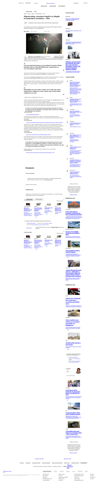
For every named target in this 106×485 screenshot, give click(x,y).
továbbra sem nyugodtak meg (36, 77)
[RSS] (62, 224)
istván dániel (68, 39)
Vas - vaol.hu (92, 475)
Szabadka (32, 13)
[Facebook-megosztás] (63, 31)
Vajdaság (29, 13)
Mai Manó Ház (68, 59)
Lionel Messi (68, 387)
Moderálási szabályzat (75, 462)
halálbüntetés (36, 206)
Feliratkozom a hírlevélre (58, 56)
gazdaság (71, 145)
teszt (68, 369)
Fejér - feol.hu (60, 475)
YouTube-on (43, 224)
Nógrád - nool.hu (76, 477)
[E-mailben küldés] (59, 31)
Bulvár (73, 471)
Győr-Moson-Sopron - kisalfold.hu (63, 477)
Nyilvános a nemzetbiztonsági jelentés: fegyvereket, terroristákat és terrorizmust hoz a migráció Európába (44, 122)
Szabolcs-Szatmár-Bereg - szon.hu (78, 480)
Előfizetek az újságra (67, 458)
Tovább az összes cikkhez (60, 233)
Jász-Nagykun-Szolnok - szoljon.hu (79, 474)
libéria (67, 340)
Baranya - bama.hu (45, 475)
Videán (40, 224)
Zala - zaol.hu (92, 478)
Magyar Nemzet (29, 11)
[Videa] (58, 224)
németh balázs (72, 121)
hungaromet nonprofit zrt (69, 229)
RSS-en (47, 224)
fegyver (44, 13)
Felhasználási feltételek (46, 462)
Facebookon (46, 223)
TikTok (67, 295)
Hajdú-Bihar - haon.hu (61, 478)
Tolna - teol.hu (92, 474)
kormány (71, 80)
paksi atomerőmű (68, 248)
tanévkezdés (68, 28)
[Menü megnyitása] (85, 3)
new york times (68, 209)
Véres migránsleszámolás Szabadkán (32, 114)
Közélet (55, 471)
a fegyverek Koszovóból (41, 73)
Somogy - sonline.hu (77, 478)
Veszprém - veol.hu (92, 477)
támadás (56, 206)
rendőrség (25, 13)
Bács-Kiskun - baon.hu (46, 474)
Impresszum (22, 462)
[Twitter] (62, 222)
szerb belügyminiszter (38, 13)
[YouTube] (60, 224)
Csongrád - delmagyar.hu (46, 480)
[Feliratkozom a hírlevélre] (28, 3)
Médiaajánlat (28, 462)
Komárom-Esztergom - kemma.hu (78, 475)
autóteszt (67, 428)
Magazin (67, 471)
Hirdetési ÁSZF (67, 462)
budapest (71, 97)
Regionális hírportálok (47, 471)
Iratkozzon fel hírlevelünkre (31, 223)
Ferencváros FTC (72, 170)
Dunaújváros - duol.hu (61, 474)
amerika (45, 206)
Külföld (35, 11)
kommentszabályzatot (48, 179)
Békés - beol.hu (45, 477)
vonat (66, 410)
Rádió (86, 471)
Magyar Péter (68, 16)
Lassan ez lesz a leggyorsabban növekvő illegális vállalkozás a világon (38, 134)
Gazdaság (61, 471)
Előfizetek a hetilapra (73, 194)
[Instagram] (60, 222)
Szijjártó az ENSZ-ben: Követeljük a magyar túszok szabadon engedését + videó (40, 152)
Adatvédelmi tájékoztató (36, 462)
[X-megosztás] (61, 31)
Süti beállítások (83, 462)
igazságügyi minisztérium (27, 206)
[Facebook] (58, 222)
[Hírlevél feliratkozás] (62, 221)
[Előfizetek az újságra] (76, 3)
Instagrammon (36, 224)
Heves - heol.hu (61, 480)
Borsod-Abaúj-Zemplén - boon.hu (47, 478)
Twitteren (50, 223)
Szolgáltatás (80, 471)
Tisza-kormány (72, 109)
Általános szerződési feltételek (57, 462)
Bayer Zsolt (68, 368)
